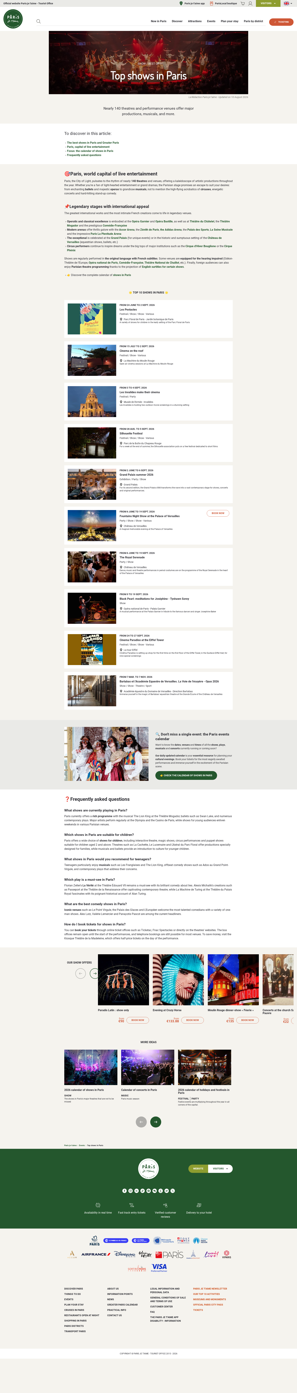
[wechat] (154, 1191)
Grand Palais (119, 238)
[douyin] (160, 1191)
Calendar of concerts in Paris (139, 1090)
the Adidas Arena (171, 229)
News (110, 1299)
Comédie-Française (115, 225)
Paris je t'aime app (195, 3)
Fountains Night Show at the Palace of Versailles (150, 516)
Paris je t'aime (70, 1145)
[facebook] (124, 1191)
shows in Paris (122, 275)
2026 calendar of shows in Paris (84, 1090)
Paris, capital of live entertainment (88, 146)
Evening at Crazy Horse (167, 1010)
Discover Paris (73, 1288)
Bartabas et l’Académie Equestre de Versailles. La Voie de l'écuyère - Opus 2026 (169, 681)
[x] (172, 1191)
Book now (218, 513)
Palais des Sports (198, 229)
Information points (120, 1294)
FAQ (152, 1312)
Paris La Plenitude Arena (106, 233)
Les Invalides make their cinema (140, 392)
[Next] (95, 973)
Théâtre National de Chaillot (162, 262)
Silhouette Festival (131, 433)
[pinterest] (148, 1191)
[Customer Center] (250, 3)
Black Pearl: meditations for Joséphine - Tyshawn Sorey (154, 598)
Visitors (218, 1168)
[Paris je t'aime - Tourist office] (13, 19)
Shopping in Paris (75, 1320)
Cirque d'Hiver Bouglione (200, 246)
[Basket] (242, 3)
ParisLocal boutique (226, 3)
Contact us (114, 1315)
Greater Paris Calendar (122, 1304)
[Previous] (80, 973)
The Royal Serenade (132, 557)
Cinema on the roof (131, 350)
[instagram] (130, 1191)
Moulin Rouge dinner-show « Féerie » (231, 1010)
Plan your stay (74, 1304)
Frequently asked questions (84, 155)
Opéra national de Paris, (103, 262)
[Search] (38, 21)
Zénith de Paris (149, 229)
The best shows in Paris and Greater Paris (93, 142)
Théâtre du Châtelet (202, 221)
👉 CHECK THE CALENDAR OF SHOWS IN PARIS (186, 775)
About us (113, 1288)
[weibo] (166, 1191)
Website (198, 1168)
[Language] (289, 3)
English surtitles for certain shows (163, 266)
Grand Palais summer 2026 (136, 474)
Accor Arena (127, 229)
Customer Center (161, 1306)
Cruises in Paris (74, 1310)
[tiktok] (142, 1191)
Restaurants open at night (81, 1315)
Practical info (116, 1310)
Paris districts (74, 1326)
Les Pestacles (128, 309)
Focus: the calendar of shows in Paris (90, 151)
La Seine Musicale (221, 229)
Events (82, 1145)
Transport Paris (75, 1331)
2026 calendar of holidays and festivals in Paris (203, 1091)
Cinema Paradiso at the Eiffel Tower (142, 640)
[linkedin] (136, 1191)
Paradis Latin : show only (113, 1010)
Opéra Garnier (140, 221)
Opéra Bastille (164, 221)
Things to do (72, 1294)
